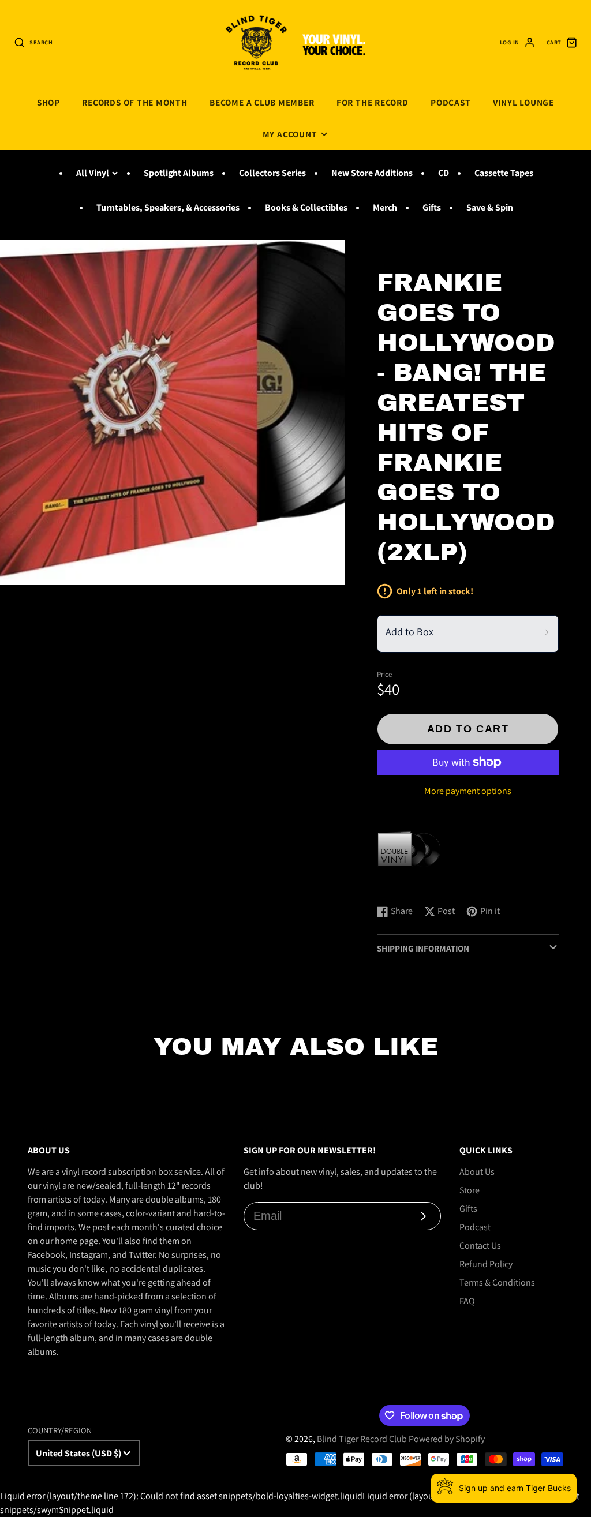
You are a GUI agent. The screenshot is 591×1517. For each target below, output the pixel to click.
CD (443, 173)
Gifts (431, 207)
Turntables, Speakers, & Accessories (168, 207)
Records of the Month (134, 102)
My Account (290, 134)
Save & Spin (489, 207)
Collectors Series (272, 173)
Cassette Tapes (503, 173)
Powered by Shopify (447, 1439)
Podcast (450, 102)
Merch (385, 207)
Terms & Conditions (497, 1282)
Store (469, 1190)
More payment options (467, 791)
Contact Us (480, 1245)
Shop (48, 102)
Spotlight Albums (179, 173)
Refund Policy (486, 1264)
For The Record (372, 102)
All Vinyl (92, 173)
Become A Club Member (262, 102)
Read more (399, 883)
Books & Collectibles (306, 207)
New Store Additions (372, 173)
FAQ (467, 1301)
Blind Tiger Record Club (362, 1439)
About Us (477, 1172)
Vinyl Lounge (523, 102)
